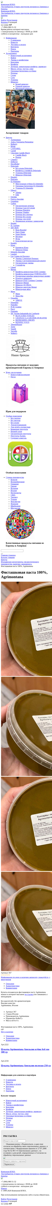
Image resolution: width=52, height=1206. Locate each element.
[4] (7, 975)
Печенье (9, 1118)
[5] (9, 975)
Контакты (10, 1086)
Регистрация (12, 20)
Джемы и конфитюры (15, 1105)
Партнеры (10, 1091)
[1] (2, 975)
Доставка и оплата (13, 1084)
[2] (4, 975)
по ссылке (29, 994)
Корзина (4, 22)
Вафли (8, 1103)
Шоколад (9, 1127)
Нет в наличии (7, 1032)
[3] (5, 975)
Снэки (8, 1120)
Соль (8, 1122)
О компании (11, 1080)
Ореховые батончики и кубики (18, 1116)
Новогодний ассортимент (16, 1100)
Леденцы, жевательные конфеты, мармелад (23, 1111)
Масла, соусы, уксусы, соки (17, 1114)
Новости (9, 1082)
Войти (3, 20)
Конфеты (9, 1109)
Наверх (4, 1188)
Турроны (9, 1125)
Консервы (10, 1107)
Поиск (8, 1089)
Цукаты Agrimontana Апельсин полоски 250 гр (26, 1065)
